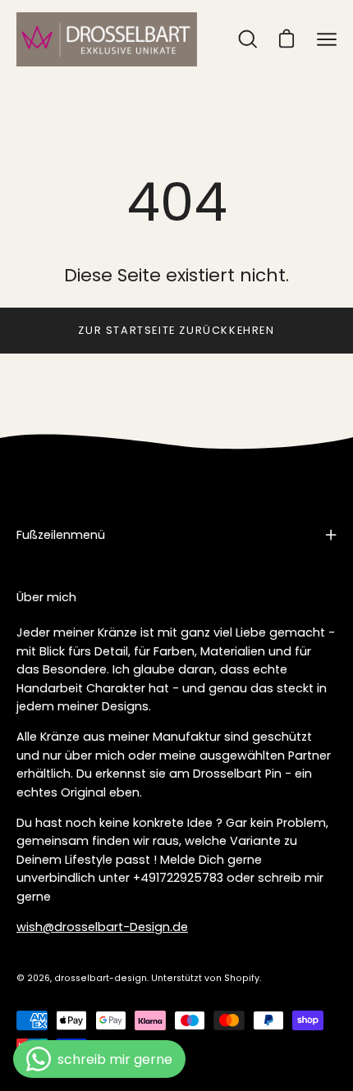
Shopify (241, 978)
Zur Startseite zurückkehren (176, 330)
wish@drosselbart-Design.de (102, 927)
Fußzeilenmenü (60, 535)
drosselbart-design (100, 978)
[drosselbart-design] (106, 39)
